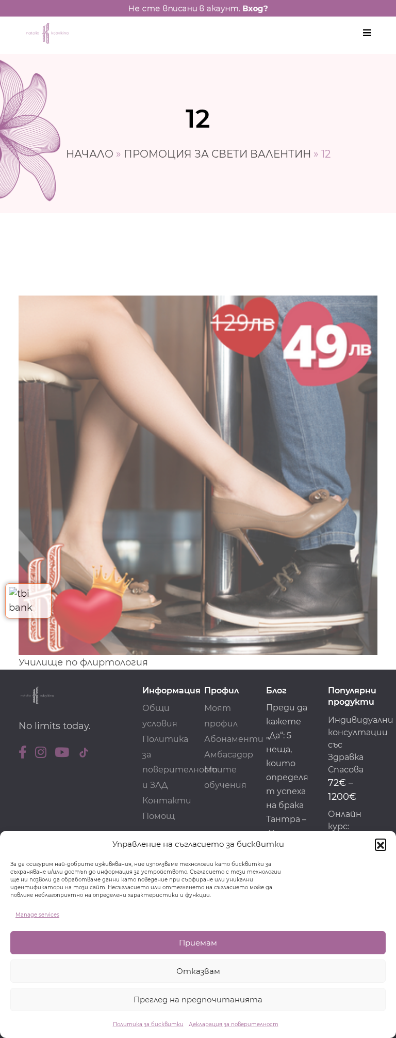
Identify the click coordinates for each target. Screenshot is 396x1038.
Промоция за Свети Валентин (217, 154)
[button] (380, 844)
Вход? (255, 8)
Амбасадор (228, 755)
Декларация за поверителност (233, 1024)
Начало (89, 154)
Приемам (198, 943)
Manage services (37, 914)
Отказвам (198, 971)
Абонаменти (233, 739)
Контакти (166, 800)
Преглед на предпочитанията (198, 999)
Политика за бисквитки (148, 1024)
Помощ (158, 816)
